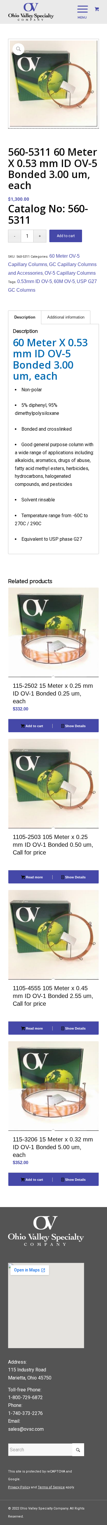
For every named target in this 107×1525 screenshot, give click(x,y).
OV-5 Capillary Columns (70, 273)
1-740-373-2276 (25, 1413)
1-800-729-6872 (25, 1397)
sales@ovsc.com (26, 1429)
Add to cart (66, 236)
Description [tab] (24, 317)
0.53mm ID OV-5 (34, 281)
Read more (34, 877)
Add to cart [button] (34, 726)
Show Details (75, 726)
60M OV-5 (64, 281)
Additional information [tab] (65, 317)
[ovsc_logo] (44, 12)
